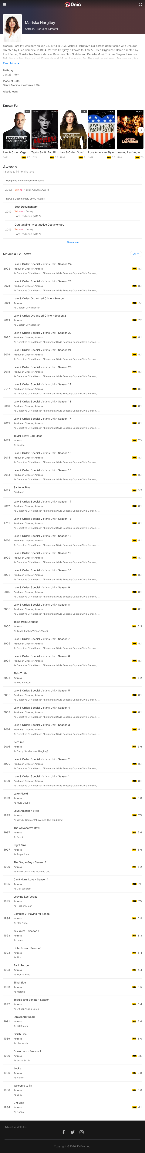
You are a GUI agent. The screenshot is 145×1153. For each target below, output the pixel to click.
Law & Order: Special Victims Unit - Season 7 (42, 638)
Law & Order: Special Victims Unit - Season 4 (42, 707)
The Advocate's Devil (27, 827)
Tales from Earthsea (26, 621)
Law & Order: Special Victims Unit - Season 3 (42, 724)
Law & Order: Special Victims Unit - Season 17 (42, 418)
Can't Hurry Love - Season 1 (31, 879)
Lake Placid (21, 793)
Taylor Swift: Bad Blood (44, 152)
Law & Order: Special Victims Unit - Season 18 (42, 401)
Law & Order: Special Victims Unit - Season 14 (42, 501)
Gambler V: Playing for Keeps (32, 913)
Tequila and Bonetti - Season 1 (32, 999)
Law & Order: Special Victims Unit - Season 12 (42, 535)
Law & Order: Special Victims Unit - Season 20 (43, 367)
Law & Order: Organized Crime (16, 152)
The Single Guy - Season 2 (30, 862)
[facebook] (63, 1134)
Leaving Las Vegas (128, 152)
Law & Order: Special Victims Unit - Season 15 (42, 470)
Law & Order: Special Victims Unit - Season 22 (43, 332)
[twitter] (72, 1134)
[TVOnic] (72, 4)
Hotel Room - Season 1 (28, 948)
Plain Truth (20, 673)
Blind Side (20, 982)
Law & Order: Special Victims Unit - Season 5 (42, 690)
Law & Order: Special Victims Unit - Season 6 (42, 656)
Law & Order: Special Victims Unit (73, 152)
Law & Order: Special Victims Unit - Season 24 (43, 264)
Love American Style (101, 152)
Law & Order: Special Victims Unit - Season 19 (42, 384)
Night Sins (20, 845)
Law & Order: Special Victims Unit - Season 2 (42, 759)
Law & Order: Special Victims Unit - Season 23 (43, 281)
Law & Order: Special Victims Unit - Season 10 (42, 570)
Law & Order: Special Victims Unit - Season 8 (42, 604)
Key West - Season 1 (26, 931)
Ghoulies (19, 1102)
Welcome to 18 (23, 1085)
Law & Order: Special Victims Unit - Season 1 (41, 776)
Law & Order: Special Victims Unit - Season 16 (42, 453)
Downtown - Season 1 (27, 1051)
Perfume (19, 742)
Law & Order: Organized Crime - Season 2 (40, 315)
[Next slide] (141, 130)
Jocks (17, 1068)
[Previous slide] (7, 130)
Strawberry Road (24, 1016)
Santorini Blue (22, 487)
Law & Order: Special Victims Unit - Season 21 (42, 349)
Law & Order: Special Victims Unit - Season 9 (42, 587)
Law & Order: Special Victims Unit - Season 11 (42, 553)
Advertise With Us (15, 1127)
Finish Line (20, 1034)
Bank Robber (22, 965)
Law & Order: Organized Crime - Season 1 (40, 298)
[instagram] (82, 1134)
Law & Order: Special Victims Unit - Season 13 (42, 518)
